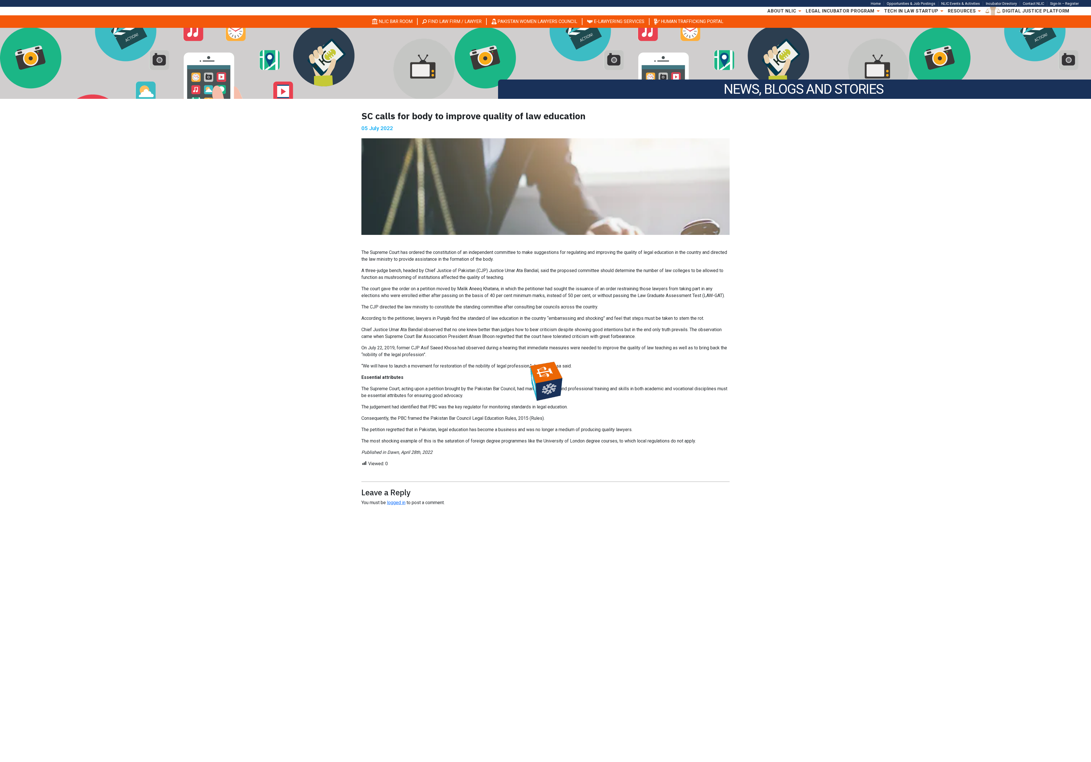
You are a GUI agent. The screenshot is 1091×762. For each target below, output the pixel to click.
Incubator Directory (1001, 3)
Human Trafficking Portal (692, 21)
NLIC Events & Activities (960, 3)
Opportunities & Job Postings (911, 3)
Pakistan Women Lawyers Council (537, 21)
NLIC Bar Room (396, 21)
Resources (962, 11)
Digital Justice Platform (1035, 11)
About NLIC (781, 11)
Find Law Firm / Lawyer (455, 21)
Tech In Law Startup (911, 11)
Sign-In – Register (1064, 3)
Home (876, 3)
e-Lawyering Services (619, 21)
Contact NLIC (1033, 3)
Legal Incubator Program (840, 11)
